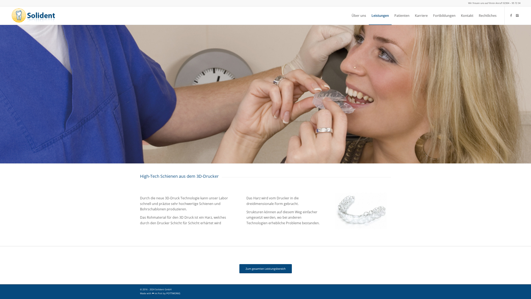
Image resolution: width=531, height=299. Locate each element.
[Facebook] (511, 15)
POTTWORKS (173, 293)
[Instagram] (517, 15)
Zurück (339, 211)
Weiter (382, 211)
